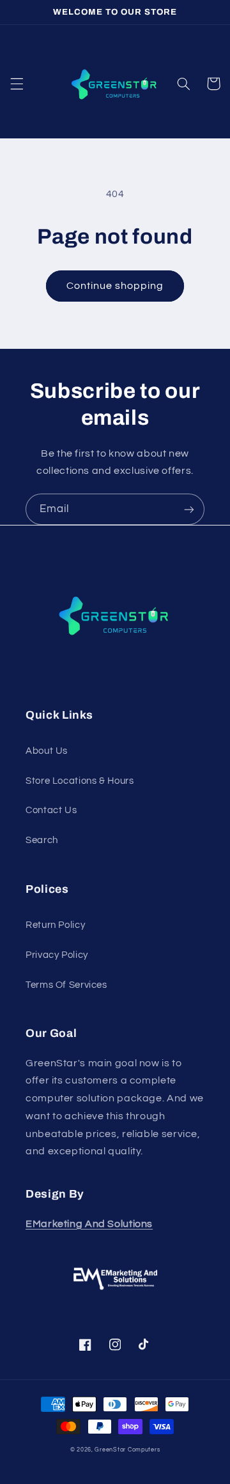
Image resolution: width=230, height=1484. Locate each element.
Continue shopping (115, 286)
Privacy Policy (57, 955)
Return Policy (55, 925)
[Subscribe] (189, 509)
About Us (47, 751)
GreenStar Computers (127, 1450)
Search (42, 840)
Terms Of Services (66, 985)
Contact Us (51, 810)
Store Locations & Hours (80, 781)
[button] (16, 83)
